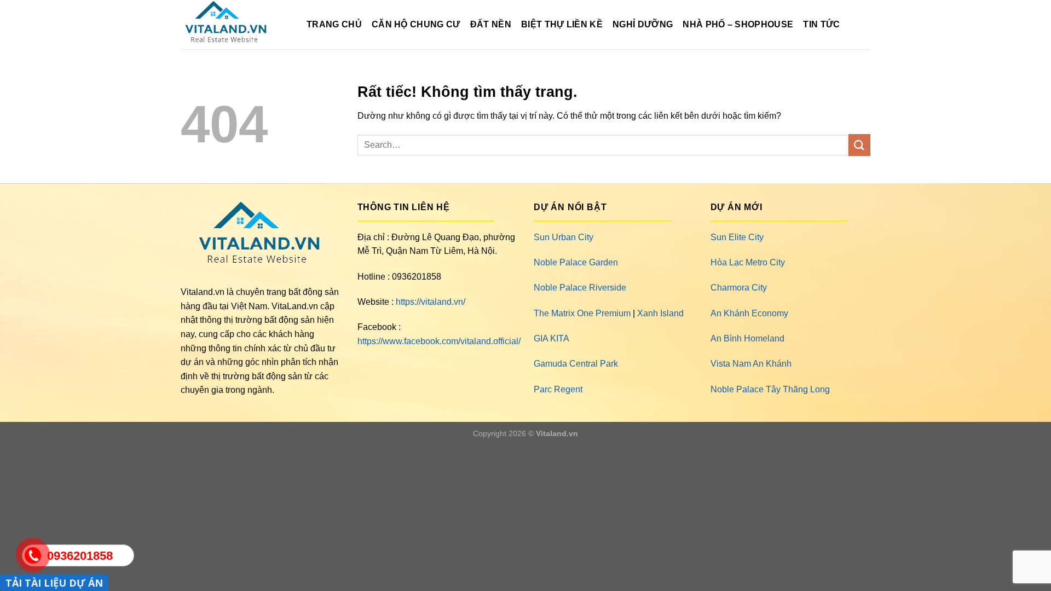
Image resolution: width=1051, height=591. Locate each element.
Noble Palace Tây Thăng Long (770, 389)
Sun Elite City (737, 237)
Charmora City (739, 287)
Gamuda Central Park (576, 363)
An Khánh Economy (749, 313)
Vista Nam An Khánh (751, 363)
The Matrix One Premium (582, 313)
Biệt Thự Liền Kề (562, 24)
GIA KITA (551, 338)
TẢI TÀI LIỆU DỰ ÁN (54, 582)
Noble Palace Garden (576, 262)
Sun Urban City (563, 237)
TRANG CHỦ (334, 24)
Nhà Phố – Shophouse (738, 24)
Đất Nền (490, 24)
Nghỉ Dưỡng (643, 24)
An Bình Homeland (747, 338)
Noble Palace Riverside (580, 287)
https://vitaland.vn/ (430, 301)
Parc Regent (558, 389)
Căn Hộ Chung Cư (416, 24)
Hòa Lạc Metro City (748, 262)
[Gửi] (859, 144)
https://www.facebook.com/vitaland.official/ (439, 341)
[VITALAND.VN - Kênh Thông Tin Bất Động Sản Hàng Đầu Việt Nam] (235, 24)
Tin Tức (821, 24)
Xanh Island (660, 313)
